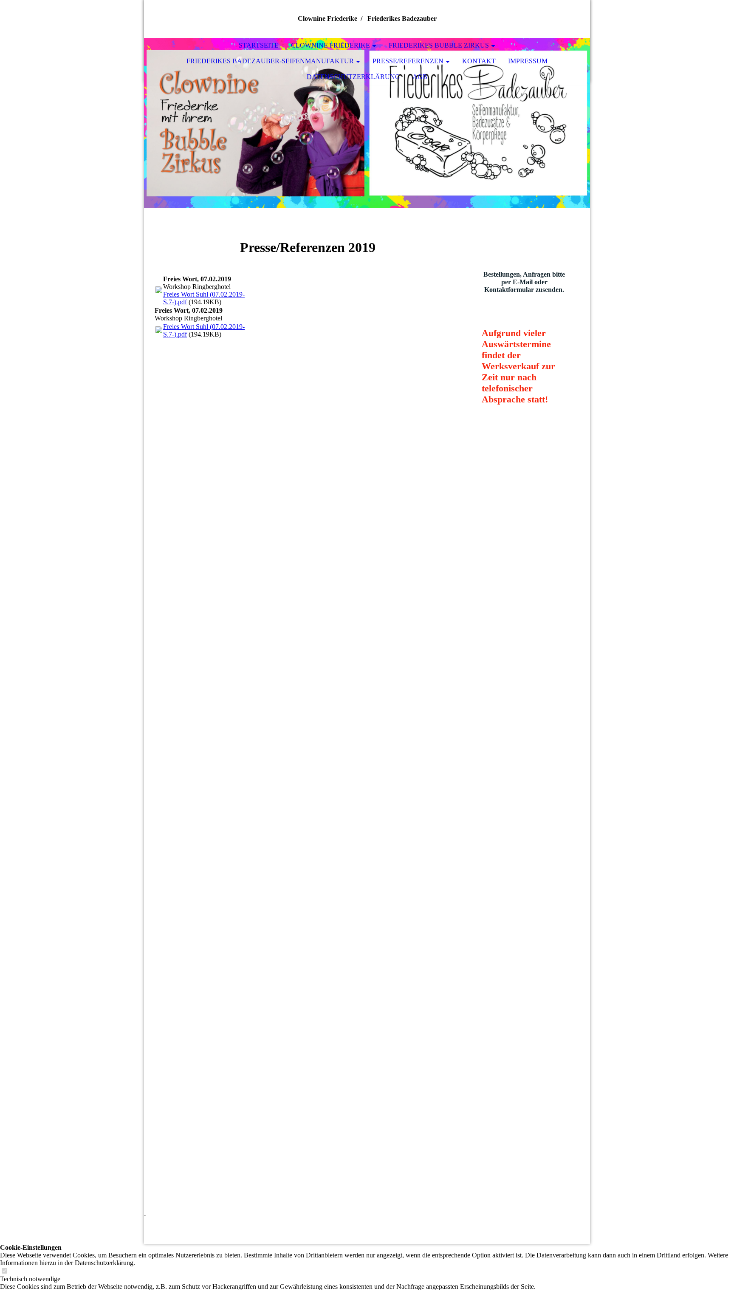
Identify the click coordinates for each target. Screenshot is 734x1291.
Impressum (528, 61)
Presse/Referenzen (408, 61)
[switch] (4, 1271)
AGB (419, 76)
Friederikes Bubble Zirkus (439, 45)
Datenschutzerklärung (353, 76)
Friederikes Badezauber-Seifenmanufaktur (270, 61)
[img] (367, 123)
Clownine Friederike (330, 45)
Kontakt (479, 61)
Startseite (259, 45)
